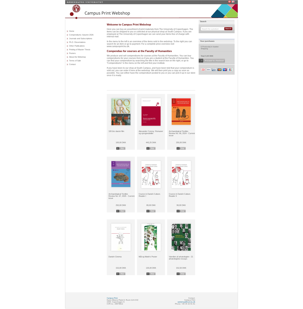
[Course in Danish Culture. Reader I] (151, 187)
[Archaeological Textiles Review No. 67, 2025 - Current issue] (120, 186)
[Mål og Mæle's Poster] (151, 249)
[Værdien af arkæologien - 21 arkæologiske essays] (181, 249)
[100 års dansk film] (120, 124)
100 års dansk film (116, 131)
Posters (72, 53)
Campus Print (112, 298)
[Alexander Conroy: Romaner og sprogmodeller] (151, 124)
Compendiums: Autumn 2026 (81, 35)
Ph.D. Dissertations (77, 42)
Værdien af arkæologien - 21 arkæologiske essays (181, 258)
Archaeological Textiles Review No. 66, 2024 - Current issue (182, 133)
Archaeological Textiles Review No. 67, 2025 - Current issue (121, 196)
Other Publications (77, 46)
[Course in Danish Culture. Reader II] (181, 187)
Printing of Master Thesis (79, 49)
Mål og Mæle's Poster (148, 257)
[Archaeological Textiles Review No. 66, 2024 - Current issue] (181, 123)
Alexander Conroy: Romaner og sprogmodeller (151, 132)
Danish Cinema (115, 257)
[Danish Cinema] (120, 249)
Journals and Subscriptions (80, 38)
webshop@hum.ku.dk (186, 302)
